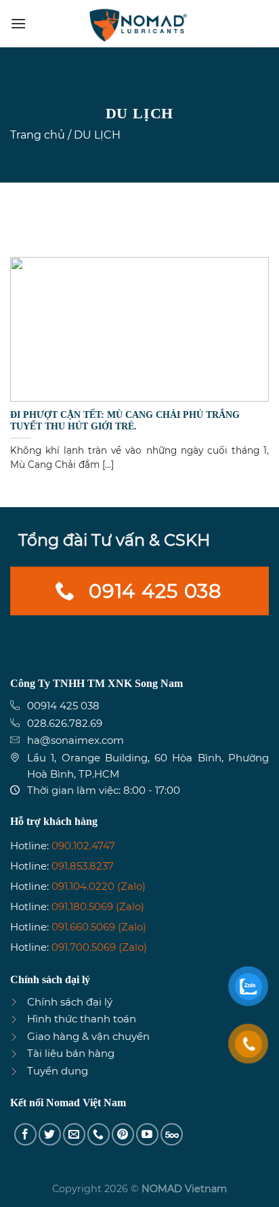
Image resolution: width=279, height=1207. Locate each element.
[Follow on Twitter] (50, 1134)
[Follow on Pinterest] (123, 1134)
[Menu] (18, 23)
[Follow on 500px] (171, 1134)
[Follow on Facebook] (25, 1134)
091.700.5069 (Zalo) (99, 947)
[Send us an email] (74, 1134)
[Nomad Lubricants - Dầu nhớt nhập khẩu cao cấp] (139, 23)
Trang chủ (37, 134)
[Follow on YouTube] (147, 1134)
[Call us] (98, 1134)
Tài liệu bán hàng (70, 1053)
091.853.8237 (82, 865)
